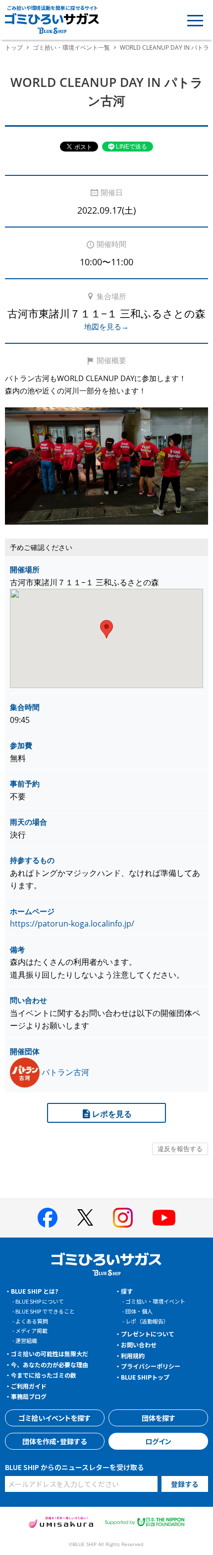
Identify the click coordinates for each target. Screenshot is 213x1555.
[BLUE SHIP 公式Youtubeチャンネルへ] (164, 1218)
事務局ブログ (29, 1396)
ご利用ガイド (29, 1386)
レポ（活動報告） (147, 1321)
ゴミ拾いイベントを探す (54, 1418)
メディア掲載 (31, 1330)
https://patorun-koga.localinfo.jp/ (72, 923)
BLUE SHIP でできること (45, 1311)
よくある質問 (31, 1321)
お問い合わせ (139, 1344)
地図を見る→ (106, 326)
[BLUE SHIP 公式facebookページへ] (47, 1218)
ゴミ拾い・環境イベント (155, 1301)
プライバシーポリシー (150, 1366)
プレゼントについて (147, 1333)
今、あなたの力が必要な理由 (49, 1364)
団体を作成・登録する (54, 1441)
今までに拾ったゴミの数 (43, 1375)
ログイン (158, 1441)
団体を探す (158, 1418)
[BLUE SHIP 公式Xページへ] (85, 1217)
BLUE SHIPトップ (145, 1377)
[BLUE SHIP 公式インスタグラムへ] (123, 1218)
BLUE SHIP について (39, 1301)
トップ (14, 47)
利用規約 (133, 1355)
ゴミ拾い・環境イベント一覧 (71, 47)
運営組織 (26, 1340)
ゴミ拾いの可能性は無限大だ (49, 1353)
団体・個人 (139, 1311)
